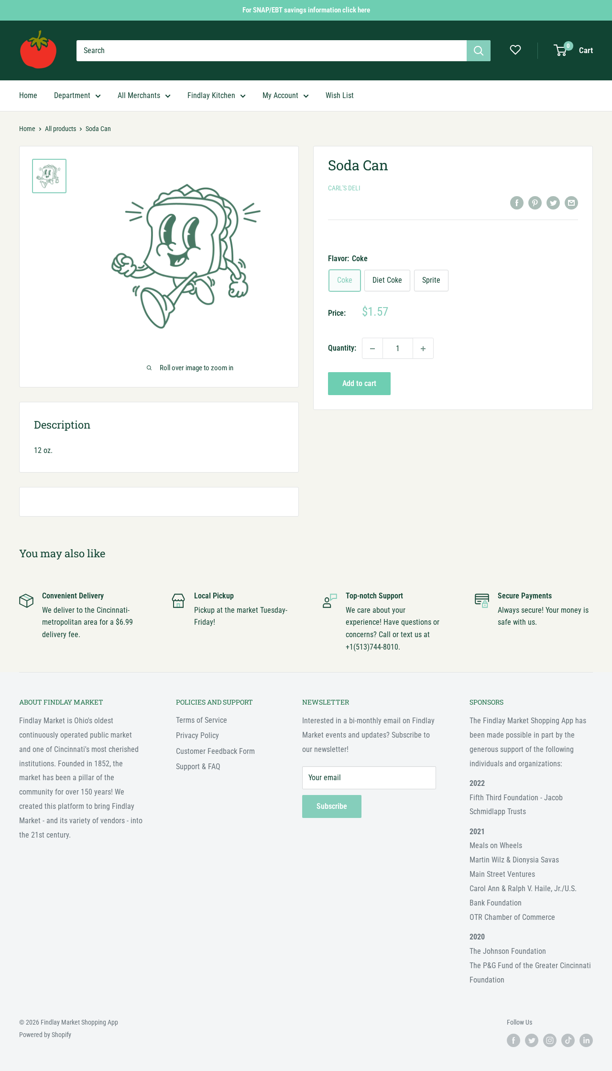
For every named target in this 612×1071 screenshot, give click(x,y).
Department (72, 95)
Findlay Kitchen (211, 95)
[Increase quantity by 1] (423, 349)
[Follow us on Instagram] (550, 1040)
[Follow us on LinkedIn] (586, 1040)
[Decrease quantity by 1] (372, 349)
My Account (280, 95)
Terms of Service (201, 720)
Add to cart (359, 383)
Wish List (340, 95)
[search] (271, 50)
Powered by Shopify (45, 1034)
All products (60, 128)
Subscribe (332, 806)
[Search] (479, 50)
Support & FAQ (198, 766)
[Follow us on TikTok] (568, 1040)
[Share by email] (571, 202)
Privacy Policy (197, 735)
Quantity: (342, 348)
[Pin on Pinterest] (535, 202)
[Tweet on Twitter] (553, 202)
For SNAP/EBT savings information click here (306, 10)
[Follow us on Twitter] (531, 1040)
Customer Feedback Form (215, 751)
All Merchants (139, 95)
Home (28, 95)
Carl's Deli (344, 188)
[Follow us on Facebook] (513, 1040)
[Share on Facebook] (517, 202)
